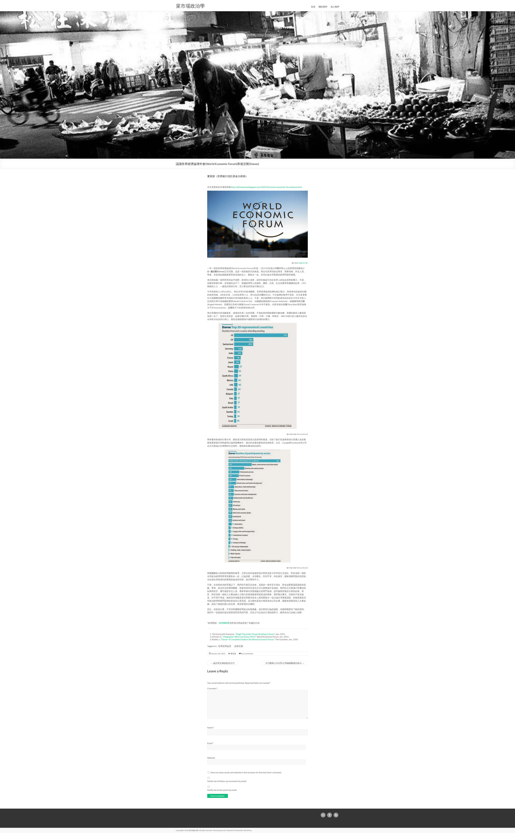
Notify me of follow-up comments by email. (227, 781)
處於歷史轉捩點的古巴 (223, 663)
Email (210, 743)
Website (211, 757)
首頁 (313, 6)
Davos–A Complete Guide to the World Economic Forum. (248, 639)
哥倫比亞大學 (303, 263)
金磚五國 (238, 646)
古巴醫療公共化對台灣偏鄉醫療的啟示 (284, 663)
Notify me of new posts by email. (222, 790)
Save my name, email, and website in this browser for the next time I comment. (246, 772)
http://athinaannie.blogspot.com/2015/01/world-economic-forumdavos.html (266, 187)
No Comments (247, 653)
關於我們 (323, 6)
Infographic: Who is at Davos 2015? (239, 636)
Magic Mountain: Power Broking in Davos (255, 634)
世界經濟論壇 (224, 646)
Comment (212, 688)
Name (210, 727)
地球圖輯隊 (224, 623)
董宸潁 (233, 653)
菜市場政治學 (190, 6)
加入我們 (335, 6)
